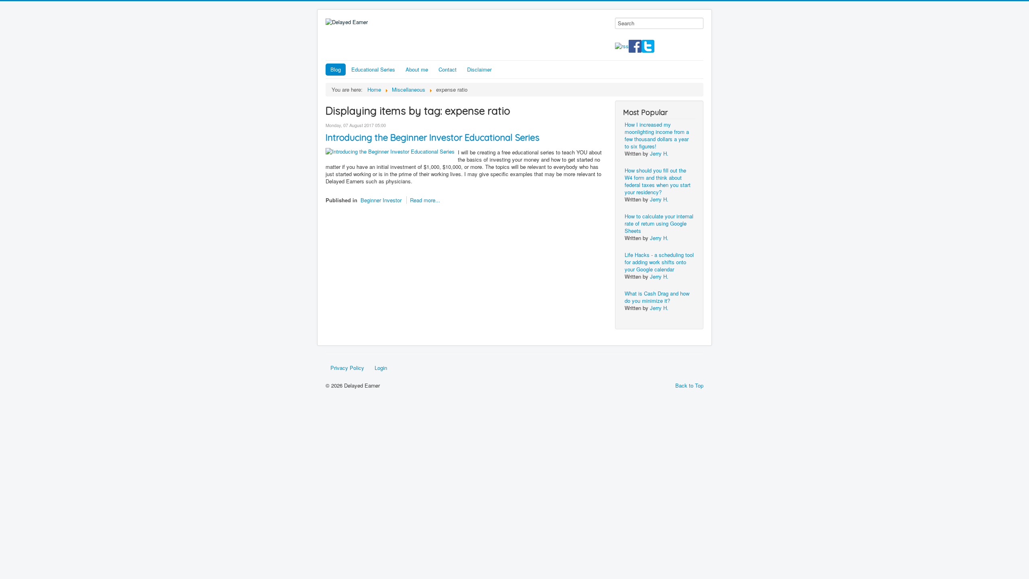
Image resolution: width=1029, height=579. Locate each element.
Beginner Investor (381, 200)
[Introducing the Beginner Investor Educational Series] (390, 150)
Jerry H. (659, 153)
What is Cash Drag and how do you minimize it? (657, 297)
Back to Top (689, 385)
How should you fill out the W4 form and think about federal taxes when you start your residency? (658, 181)
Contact (448, 69)
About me (417, 69)
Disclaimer (479, 69)
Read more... (425, 200)
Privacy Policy (347, 368)
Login (381, 368)
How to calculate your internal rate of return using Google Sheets (659, 223)
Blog (335, 69)
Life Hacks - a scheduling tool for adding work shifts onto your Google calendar (659, 262)
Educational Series (373, 69)
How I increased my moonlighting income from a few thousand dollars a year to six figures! (657, 135)
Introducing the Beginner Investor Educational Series (432, 137)
